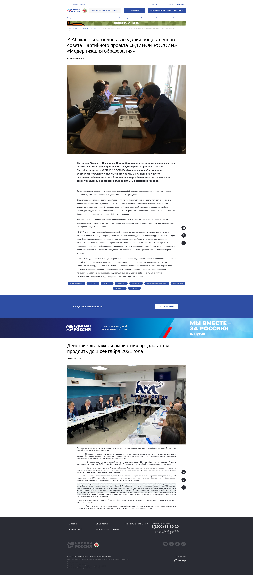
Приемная (144, 18)
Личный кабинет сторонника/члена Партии (166, 10)
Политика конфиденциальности (78, 564)
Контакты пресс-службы (107, 529)
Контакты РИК (75, 529)
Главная (69, 28)
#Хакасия (121, 283)
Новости (93, 28)
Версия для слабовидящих (176, 4)
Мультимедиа (160, 18)
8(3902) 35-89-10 (165, 527)
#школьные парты (76, 283)
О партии (70, 18)
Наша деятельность (104, 18)
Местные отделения (125, 18)
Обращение (134, 10)
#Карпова (107, 283)
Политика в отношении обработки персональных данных (87, 566)
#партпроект (119, 288)
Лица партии (86, 18)
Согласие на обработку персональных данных (83, 568)
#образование (178, 283)
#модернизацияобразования (157, 283)
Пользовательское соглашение (78, 562)
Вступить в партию (179, 18)
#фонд (134, 288)
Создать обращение (166, 307)
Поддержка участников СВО (126, 23)
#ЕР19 (93, 283)
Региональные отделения (136, 524)
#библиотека (136, 283)
